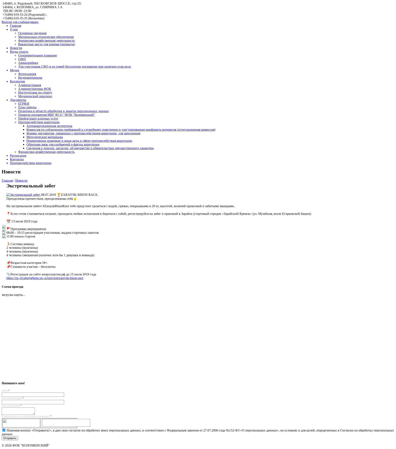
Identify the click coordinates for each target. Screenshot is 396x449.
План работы (27, 107)
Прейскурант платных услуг (38, 118)
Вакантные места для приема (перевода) (46, 44)
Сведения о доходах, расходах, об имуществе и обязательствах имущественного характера (90, 148)
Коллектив (17, 81)
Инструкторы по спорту (35, 92)
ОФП (22, 59)
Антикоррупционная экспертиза (49, 126)
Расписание (18, 155)
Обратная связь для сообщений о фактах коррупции (62, 144)
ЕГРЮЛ (23, 103)
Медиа (14, 70)
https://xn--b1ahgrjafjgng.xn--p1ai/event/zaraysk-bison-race (44, 278)
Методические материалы (44, 137)
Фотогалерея (27, 74)
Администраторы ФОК (34, 89)
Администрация (29, 85)
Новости (16, 48)
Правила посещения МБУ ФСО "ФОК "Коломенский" (56, 114)
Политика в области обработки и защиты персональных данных (63, 111)
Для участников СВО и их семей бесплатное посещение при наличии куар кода (74, 66)
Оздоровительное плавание (37, 55)
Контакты (17, 159)
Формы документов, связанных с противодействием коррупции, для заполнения (83, 133)
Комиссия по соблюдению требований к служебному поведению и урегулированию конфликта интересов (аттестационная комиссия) (120, 129)
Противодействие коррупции (39, 122)
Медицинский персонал (35, 96)
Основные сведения (32, 33)
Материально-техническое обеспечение (46, 37)
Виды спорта (19, 51)
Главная (15, 25)
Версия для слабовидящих (20, 22)
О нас (14, 29)
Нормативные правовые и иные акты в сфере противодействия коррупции (79, 140)
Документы (18, 100)
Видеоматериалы (30, 77)
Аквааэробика (28, 63)
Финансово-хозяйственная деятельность (46, 40)
